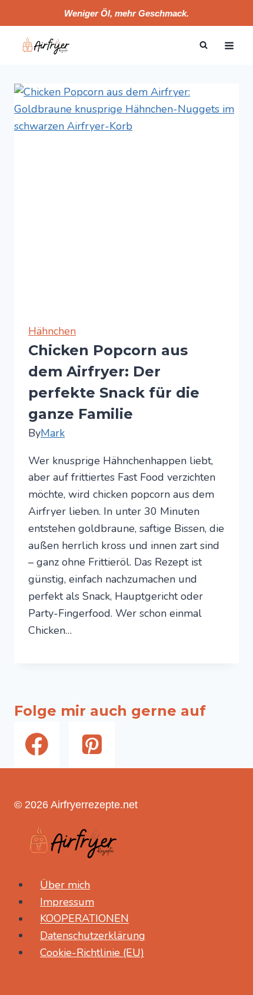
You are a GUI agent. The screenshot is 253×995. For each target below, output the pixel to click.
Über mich (65, 885)
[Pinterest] (91, 744)
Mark (53, 433)
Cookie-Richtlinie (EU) (92, 953)
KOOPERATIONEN (84, 919)
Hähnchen (52, 331)
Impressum (67, 902)
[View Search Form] (203, 45)
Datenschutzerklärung (92, 935)
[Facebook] (36, 744)
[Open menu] (229, 45)
